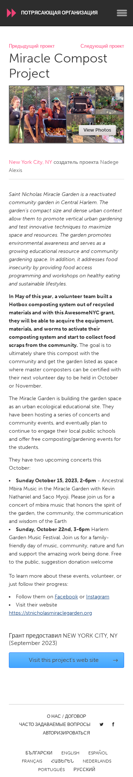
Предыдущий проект (32, 46)
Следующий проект (102, 46)
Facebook (66, 597)
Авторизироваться (66, 733)
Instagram (97, 597)
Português (51, 769)
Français (32, 761)
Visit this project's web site (74, 659)
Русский (84, 769)
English (70, 753)
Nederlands (97, 761)
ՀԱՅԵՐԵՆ (62, 761)
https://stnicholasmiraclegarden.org (50, 613)
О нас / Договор (66, 716)
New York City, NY (30, 162)
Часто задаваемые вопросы (55, 724)
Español (98, 753)
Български (38, 753)
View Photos (97, 130)
